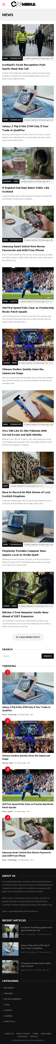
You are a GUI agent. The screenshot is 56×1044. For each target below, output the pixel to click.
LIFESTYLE (9, 1021)
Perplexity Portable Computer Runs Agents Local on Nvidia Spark (28, 526)
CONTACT (34, 1036)
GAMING (8, 1016)
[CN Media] (23, 5)
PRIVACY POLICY (23, 1034)
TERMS (35, 1034)
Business (7, 181)
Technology (16, 58)
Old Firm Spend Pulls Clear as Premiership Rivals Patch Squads (28, 283)
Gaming (6, 363)
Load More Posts (29, 637)
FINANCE (8, 993)
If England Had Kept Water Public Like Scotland (28, 163)
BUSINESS (9, 988)
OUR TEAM (22, 1036)
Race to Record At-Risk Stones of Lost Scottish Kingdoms (28, 468)
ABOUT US (9, 1034)
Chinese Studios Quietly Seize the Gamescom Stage (28, 345)
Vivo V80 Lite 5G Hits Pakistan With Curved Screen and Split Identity (28, 406)
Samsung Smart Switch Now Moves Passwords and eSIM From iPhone (28, 222)
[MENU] (3, 4)
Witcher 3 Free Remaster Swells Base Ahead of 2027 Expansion (28, 588)
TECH (7, 1005)
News (5, 58)
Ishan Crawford (31, 58)
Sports (13, 301)
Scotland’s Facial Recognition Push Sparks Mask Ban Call (28, 40)
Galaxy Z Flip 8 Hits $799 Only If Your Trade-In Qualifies (28, 102)
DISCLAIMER (46, 1034)
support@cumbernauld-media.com (23, 911)
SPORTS (8, 1010)
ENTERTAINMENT (13, 999)
